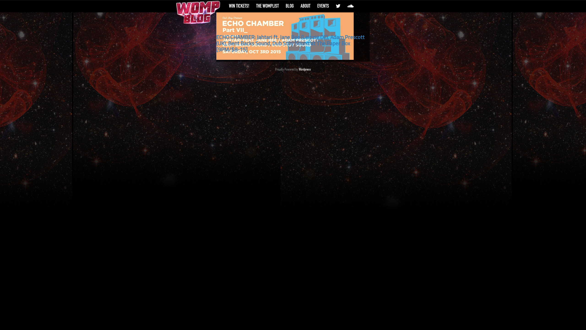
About (305, 5)
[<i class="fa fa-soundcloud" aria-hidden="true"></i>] (350, 6)
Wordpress (305, 69)
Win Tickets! (239, 5)
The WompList (267, 5)
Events (323, 5)
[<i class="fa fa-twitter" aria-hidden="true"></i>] (338, 6)
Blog (290, 5)
